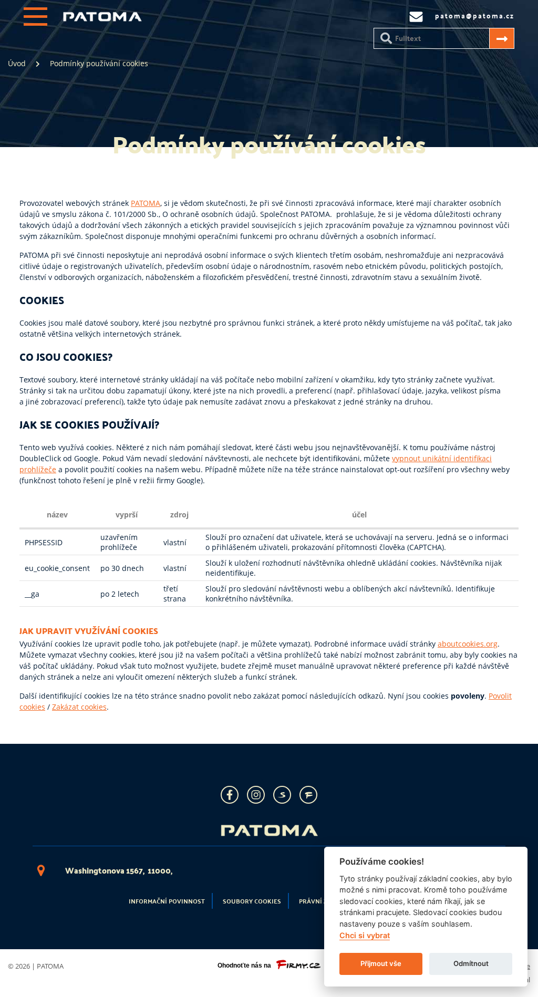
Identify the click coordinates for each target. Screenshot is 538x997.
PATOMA (145, 203)
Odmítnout (471, 963)
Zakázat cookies (79, 707)
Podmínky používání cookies (99, 63)
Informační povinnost (167, 901)
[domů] (102, 18)
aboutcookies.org (468, 644)
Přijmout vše (380, 963)
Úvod (17, 63)
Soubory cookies (252, 901)
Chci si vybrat (364, 935)
